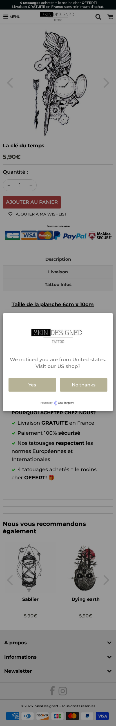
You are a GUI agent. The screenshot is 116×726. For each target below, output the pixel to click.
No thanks (83, 384)
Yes (32, 384)
